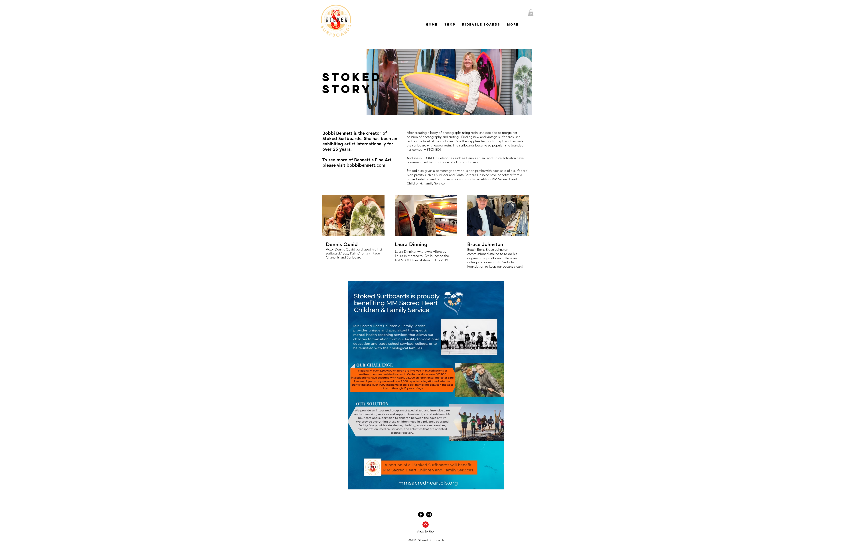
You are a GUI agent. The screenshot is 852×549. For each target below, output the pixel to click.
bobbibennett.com (366, 165)
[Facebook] (421, 514)
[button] (531, 12)
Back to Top (425, 531)
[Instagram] (429, 514)
